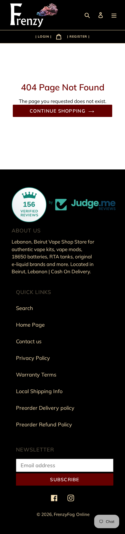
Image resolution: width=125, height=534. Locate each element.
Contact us (29, 341)
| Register (77, 36)
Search (24, 308)
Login (44, 36)
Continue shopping (57, 111)
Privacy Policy (33, 358)
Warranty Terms (36, 374)
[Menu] (114, 15)
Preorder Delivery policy (45, 408)
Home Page (30, 324)
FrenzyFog (64, 514)
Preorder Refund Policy (44, 424)
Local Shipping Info (39, 391)
